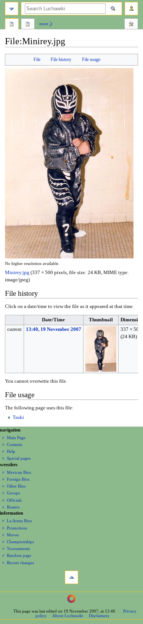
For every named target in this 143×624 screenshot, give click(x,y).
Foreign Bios (18, 479)
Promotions (17, 528)
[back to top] (71, 577)
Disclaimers (99, 615)
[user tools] (131, 8)
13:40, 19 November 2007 (53, 329)
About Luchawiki (67, 615)
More (43, 23)
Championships (20, 541)
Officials (14, 500)
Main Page (16, 437)
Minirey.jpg (17, 272)
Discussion (27, 25)
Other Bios (16, 486)
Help (11, 451)
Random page (19, 555)
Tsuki (18, 417)
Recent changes (20, 562)
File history (61, 59)
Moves (13, 535)
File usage (91, 59)
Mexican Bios (19, 472)
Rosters (13, 507)
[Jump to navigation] (11, 8)
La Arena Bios (19, 520)
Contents (14, 444)
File (37, 59)
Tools (131, 25)
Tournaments (18, 548)
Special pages (19, 458)
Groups (13, 493)
